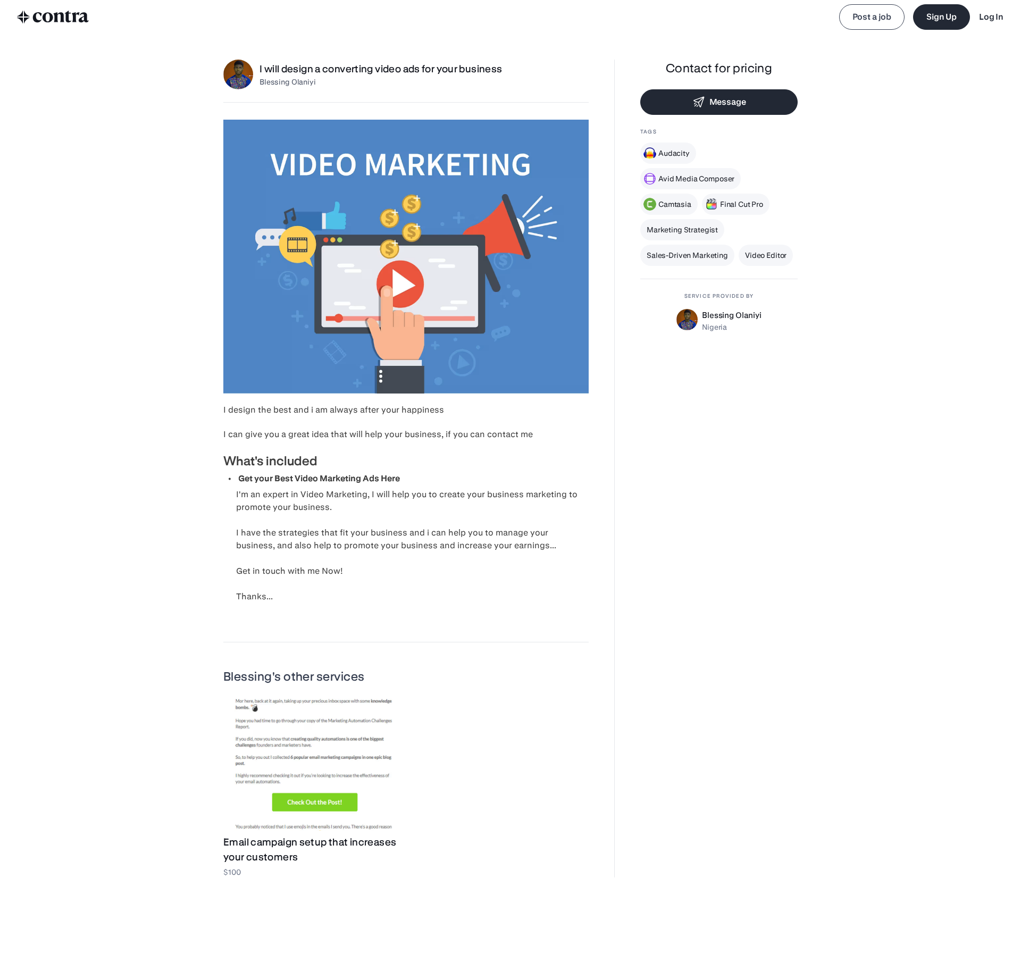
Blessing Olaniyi (288, 82)
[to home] (53, 17)
